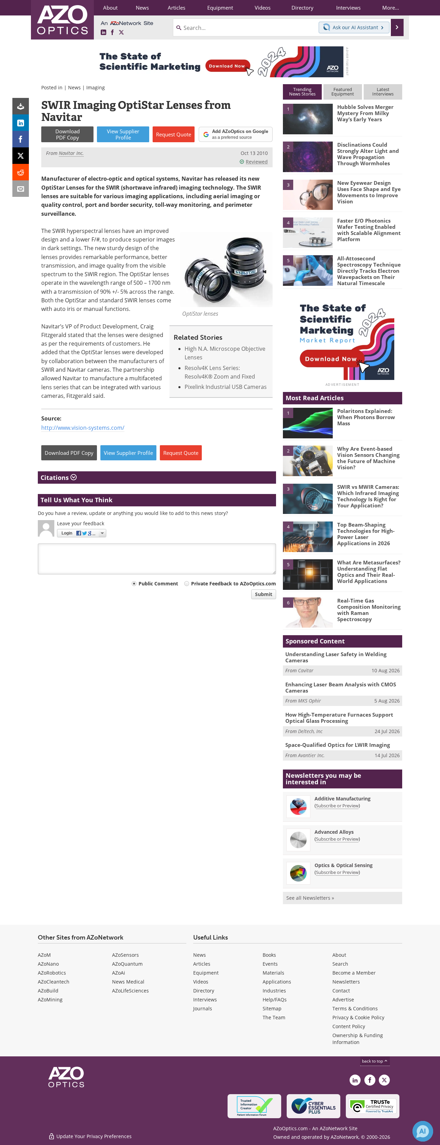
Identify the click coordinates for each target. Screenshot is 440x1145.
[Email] (20, 188)
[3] (307, 194)
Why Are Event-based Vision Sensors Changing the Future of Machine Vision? (368, 458)
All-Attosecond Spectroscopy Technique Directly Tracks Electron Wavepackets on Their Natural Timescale (369, 271)
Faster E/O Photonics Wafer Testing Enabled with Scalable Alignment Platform (369, 230)
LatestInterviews (383, 91)
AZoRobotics (52, 972)
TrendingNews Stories (302, 91)
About (339, 955)
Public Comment (158, 583)
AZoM (44, 955)
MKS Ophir (309, 700)
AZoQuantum (127, 964)
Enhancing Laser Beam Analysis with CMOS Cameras (340, 687)
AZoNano (48, 964)
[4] (307, 232)
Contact (341, 990)
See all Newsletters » (310, 898)
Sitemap (272, 1008)
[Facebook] (20, 139)
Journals (202, 1008)
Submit (263, 594)
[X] (20, 155)
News (74, 87)
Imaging (95, 87)
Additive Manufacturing (343, 798)
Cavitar (306, 670)
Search (340, 964)
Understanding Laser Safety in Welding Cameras (335, 657)
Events (270, 964)
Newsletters (346, 981)
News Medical (128, 981)
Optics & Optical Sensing (344, 865)
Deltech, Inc (310, 731)
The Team (274, 1017)
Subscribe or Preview (337, 805)
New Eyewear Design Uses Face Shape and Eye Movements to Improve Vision (369, 192)
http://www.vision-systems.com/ (82, 427)
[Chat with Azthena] (422, 1131)
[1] (307, 118)
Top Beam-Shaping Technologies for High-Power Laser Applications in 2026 (366, 534)
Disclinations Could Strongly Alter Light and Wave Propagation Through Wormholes (368, 154)
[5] (307, 270)
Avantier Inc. (311, 755)
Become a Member (354, 972)
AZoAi (118, 972)
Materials (273, 972)
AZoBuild (48, 990)
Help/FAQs (275, 999)
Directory (203, 990)
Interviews (205, 999)
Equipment (206, 972)
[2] (307, 156)
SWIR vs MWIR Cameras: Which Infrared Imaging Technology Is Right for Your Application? (368, 496)
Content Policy (348, 1026)
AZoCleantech (53, 981)
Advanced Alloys (334, 832)
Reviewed (257, 161)
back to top (373, 1061)
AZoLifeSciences (130, 990)
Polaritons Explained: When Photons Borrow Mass (366, 417)
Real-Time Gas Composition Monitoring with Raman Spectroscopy (368, 609)
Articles (201, 964)
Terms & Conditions (355, 1008)
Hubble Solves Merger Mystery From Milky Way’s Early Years (365, 113)
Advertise (343, 999)
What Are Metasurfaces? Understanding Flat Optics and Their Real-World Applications (368, 571)
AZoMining (50, 999)
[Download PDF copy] (20, 106)
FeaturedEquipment (342, 91)
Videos (200, 981)
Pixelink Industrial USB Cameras (226, 387)
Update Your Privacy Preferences (93, 1136)
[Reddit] (20, 172)
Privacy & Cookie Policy (358, 1017)
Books (269, 955)
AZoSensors (125, 955)
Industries (274, 990)
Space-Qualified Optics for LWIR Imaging (337, 744)
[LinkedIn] (20, 122)
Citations (55, 477)
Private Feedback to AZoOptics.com (233, 583)
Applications (277, 981)
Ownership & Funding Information (357, 1038)
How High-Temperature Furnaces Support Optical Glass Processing (339, 717)
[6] (307, 612)
